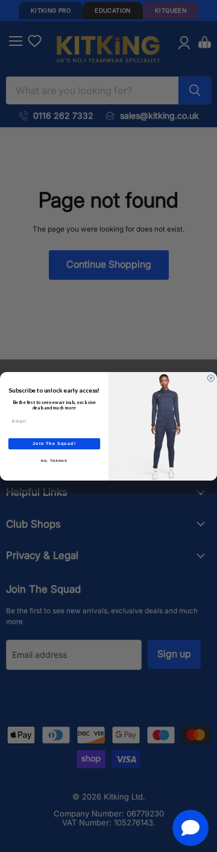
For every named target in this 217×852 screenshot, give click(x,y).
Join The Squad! (54, 443)
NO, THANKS (54, 460)
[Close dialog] (210, 377)
